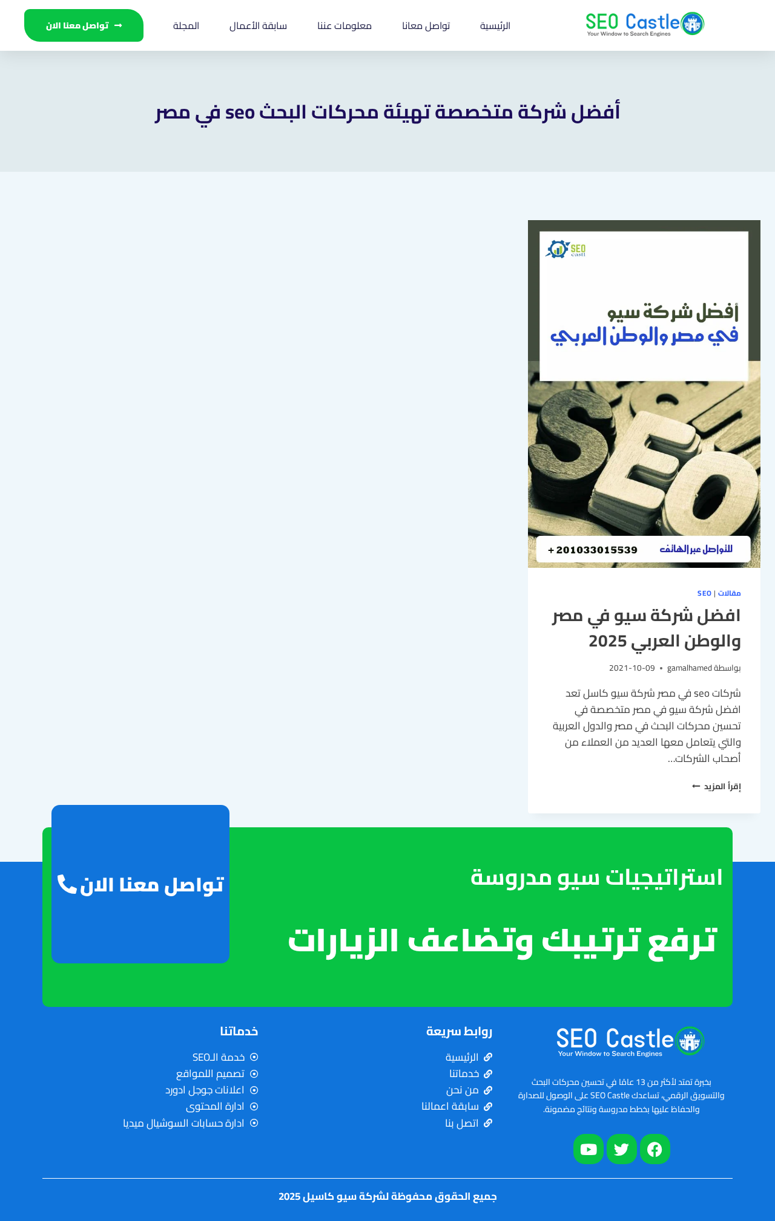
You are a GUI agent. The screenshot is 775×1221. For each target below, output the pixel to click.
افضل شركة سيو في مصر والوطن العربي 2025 (646, 627)
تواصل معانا (426, 25)
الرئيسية (495, 25)
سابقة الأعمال (258, 25)
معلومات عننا (344, 25)
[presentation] (644, 394)
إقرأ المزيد (716, 786)
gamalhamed (689, 668)
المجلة (186, 25)
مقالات (729, 593)
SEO (705, 593)
